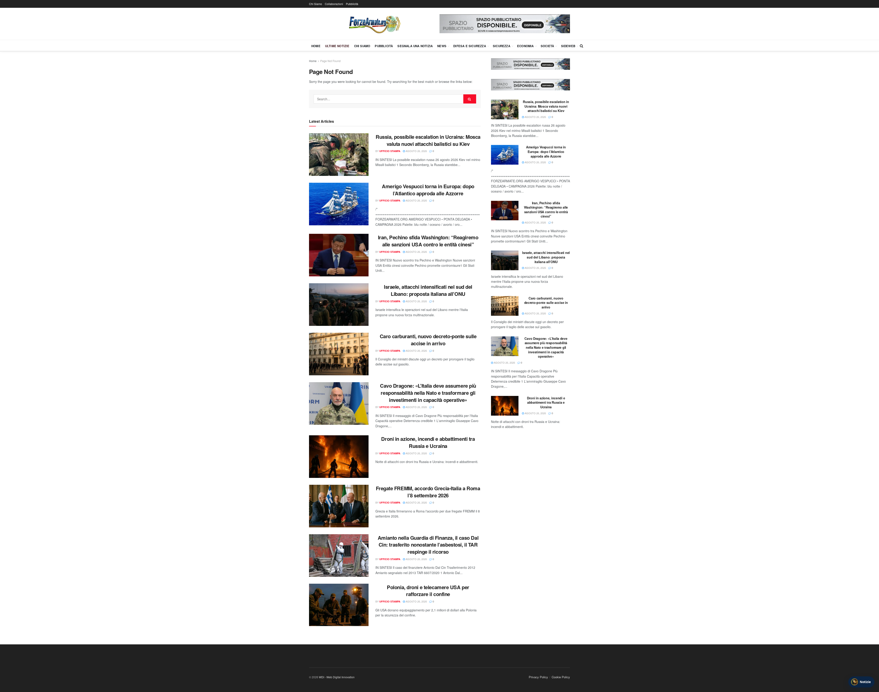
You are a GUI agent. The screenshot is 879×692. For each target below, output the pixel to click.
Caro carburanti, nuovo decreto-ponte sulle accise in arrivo (428, 339)
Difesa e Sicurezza (469, 46)
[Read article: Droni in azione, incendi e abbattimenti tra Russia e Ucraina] (339, 456)
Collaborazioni (334, 4)
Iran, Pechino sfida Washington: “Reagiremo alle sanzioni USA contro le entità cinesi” (428, 241)
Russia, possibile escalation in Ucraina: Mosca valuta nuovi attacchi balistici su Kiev (428, 140)
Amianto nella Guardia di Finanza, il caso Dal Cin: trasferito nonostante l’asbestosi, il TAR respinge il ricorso (428, 545)
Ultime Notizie (337, 46)
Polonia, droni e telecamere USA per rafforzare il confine (428, 590)
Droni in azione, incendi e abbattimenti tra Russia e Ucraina (428, 442)
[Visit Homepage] (374, 24)
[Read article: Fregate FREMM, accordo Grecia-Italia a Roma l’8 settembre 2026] (339, 506)
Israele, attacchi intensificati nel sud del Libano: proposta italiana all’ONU (428, 290)
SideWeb (568, 46)
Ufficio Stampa (389, 151)
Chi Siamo (315, 4)
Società (547, 46)
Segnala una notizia (415, 46)
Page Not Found (330, 61)
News (441, 46)
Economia (525, 46)
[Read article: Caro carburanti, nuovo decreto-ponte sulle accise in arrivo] (339, 354)
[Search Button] (581, 46)
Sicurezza (501, 46)
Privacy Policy (538, 677)
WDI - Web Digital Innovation (337, 677)
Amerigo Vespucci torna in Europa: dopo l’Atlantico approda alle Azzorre (428, 190)
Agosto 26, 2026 (416, 151)
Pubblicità (352, 4)
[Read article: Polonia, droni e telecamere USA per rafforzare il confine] (339, 605)
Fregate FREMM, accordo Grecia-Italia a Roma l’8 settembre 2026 (428, 492)
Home (315, 46)
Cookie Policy (561, 677)
